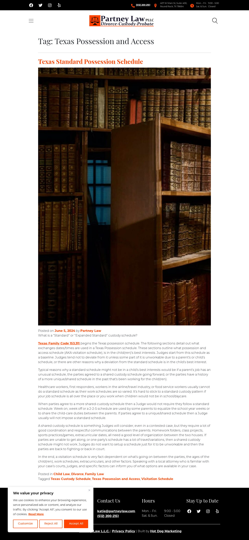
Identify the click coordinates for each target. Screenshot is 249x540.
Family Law (94, 474)
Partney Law (90, 331)
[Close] (89, 490)
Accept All (76, 523)
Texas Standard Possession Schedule (90, 62)
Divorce (77, 474)
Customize (25, 523)
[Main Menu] (31, 21)
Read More (36, 514)
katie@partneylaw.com (116, 511)
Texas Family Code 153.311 (59, 343)
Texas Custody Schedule (71, 479)
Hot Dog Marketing (165, 531)
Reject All (51, 523)
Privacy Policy (123, 531)
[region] (50, 509)
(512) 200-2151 (143, 4)
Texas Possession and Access (116, 479)
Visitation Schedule (157, 479)
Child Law (61, 474)
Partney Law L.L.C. (94, 531)
